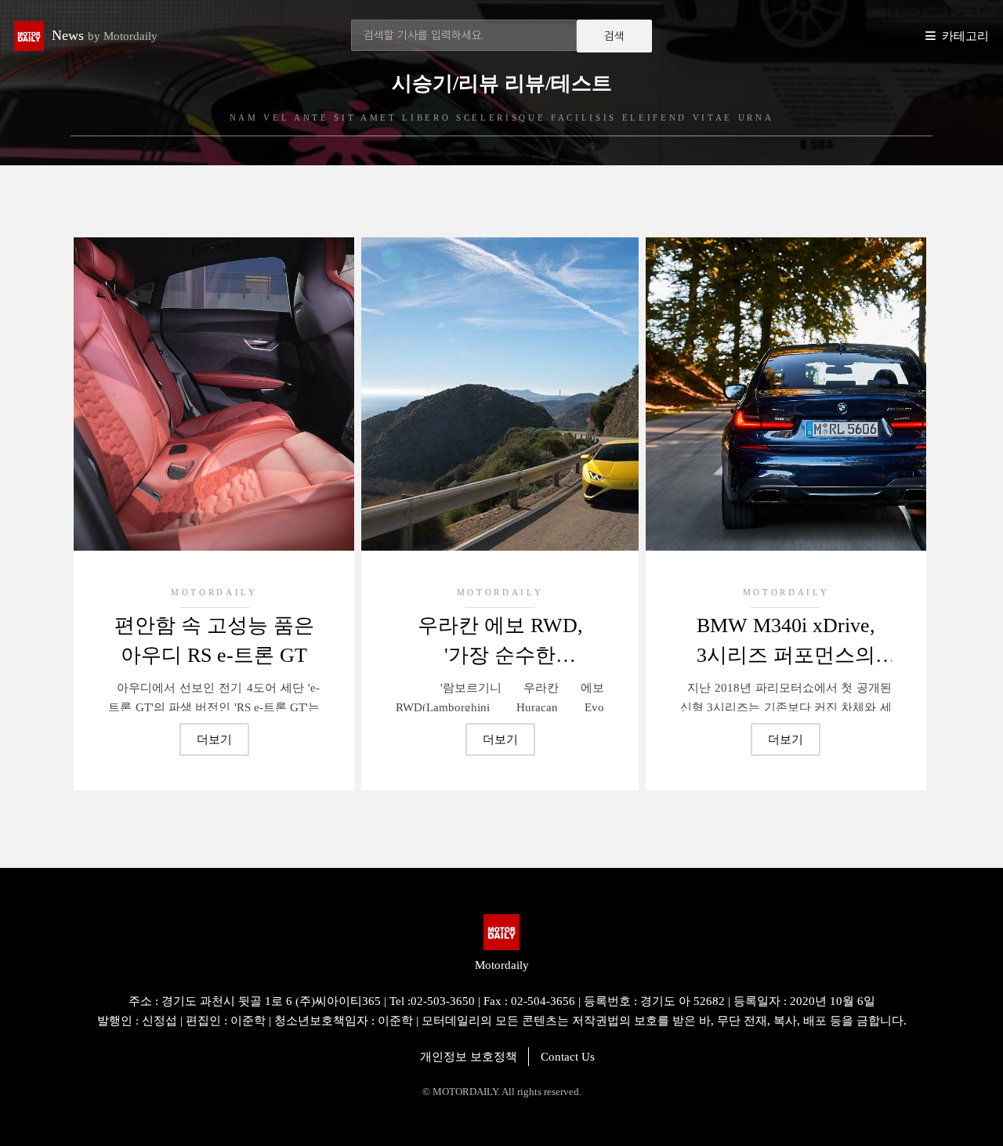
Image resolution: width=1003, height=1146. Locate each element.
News (105, 35)
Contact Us (568, 1056)
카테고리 (965, 36)
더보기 (214, 739)
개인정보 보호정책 (468, 1056)
